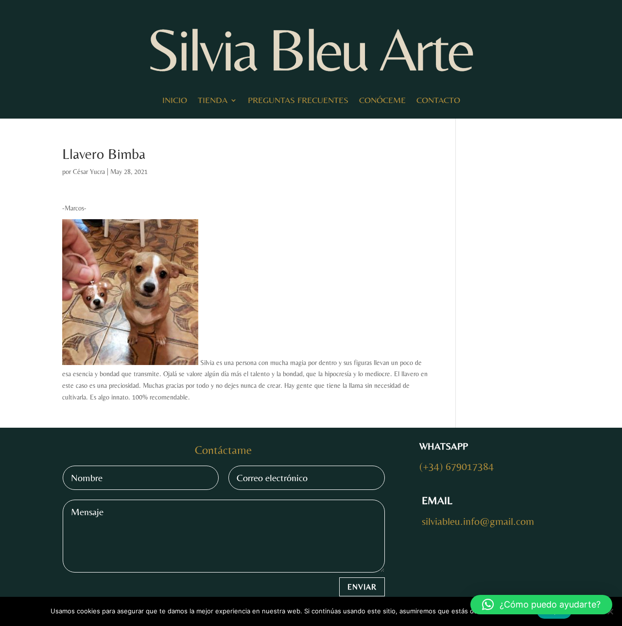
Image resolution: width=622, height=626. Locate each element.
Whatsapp (443, 446)
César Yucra (89, 171)
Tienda (212, 100)
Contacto (438, 100)
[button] (541, 604)
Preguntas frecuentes (298, 100)
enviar (362, 586)
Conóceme (382, 100)
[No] (610, 611)
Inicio (174, 100)
